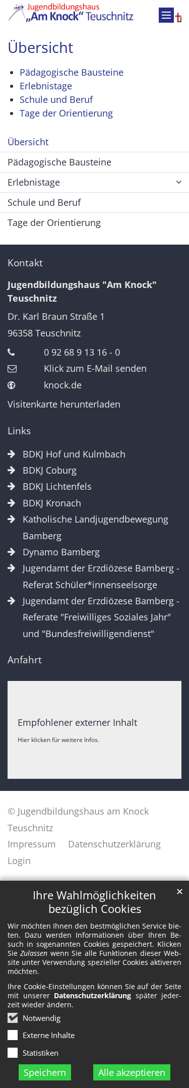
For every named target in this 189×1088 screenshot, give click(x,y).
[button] (179, 182)
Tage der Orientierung (67, 113)
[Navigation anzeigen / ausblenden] (166, 15)
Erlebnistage (46, 86)
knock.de (63, 385)
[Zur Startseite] (94, 13)
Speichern (45, 1072)
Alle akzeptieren (131, 1072)
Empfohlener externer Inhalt (77, 722)
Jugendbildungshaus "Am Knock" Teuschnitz (82, 291)
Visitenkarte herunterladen (64, 404)
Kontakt (25, 263)
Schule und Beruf (56, 99)
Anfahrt (25, 660)
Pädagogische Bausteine (71, 72)
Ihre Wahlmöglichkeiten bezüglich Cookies (94, 901)
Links (19, 431)
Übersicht (40, 47)
